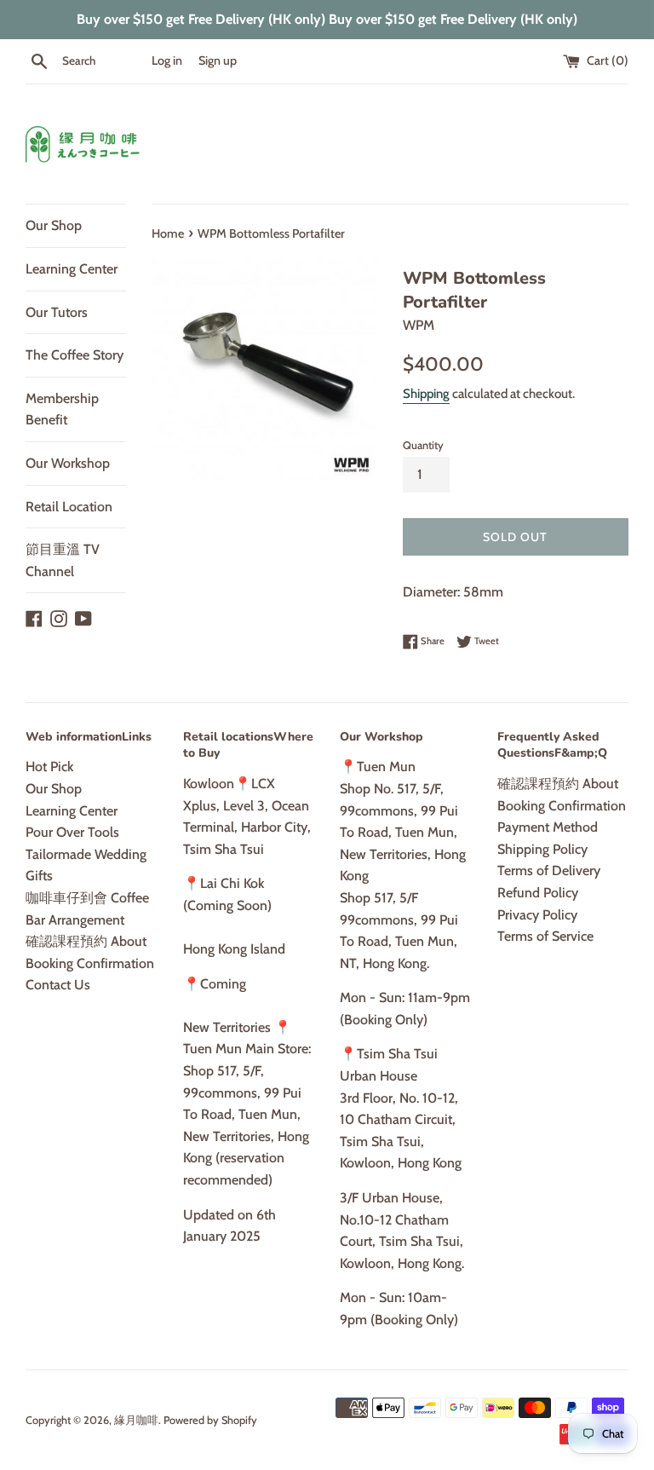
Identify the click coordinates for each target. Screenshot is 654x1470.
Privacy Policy (537, 915)
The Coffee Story (74, 355)
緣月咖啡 (136, 1420)
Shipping (426, 393)
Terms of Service (545, 936)
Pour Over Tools (72, 832)
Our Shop (54, 225)
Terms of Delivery (548, 870)
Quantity (423, 445)
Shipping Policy (542, 849)
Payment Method (547, 827)
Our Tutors (57, 312)
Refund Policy (537, 893)
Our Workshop (68, 463)
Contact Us (58, 985)
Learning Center (72, 269)
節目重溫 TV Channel (63, 560)
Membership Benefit (62, 409)
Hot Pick (49, 766)
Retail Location (69, 507)
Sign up (217, 60)
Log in (167, 60)
